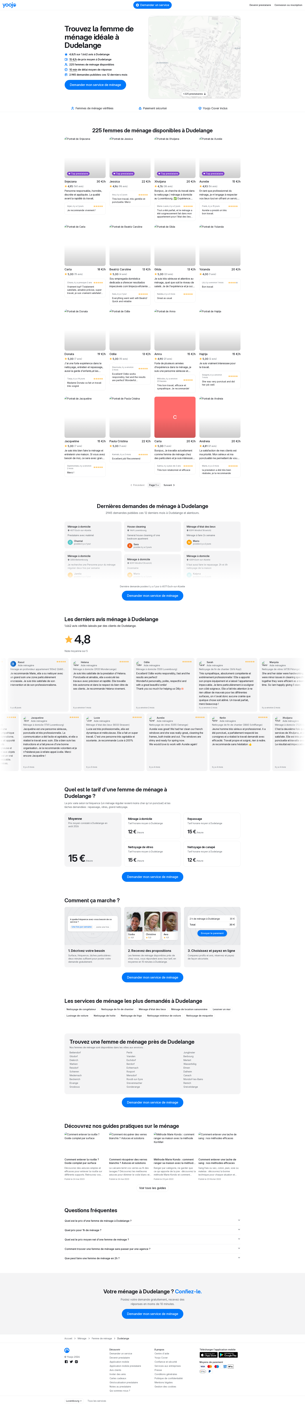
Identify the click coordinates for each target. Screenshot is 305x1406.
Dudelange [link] (123, 1338)
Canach (187, 1075)
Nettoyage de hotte (104, 1015)
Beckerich (75, 1079)
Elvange (74, 1083)
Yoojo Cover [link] (161, 1357)
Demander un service (154, 5)
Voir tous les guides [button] (152, 1188)
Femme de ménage (102, 1338)
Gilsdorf (74, 1056)
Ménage (82, 1338)
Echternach (132, 1067)
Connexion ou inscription (288, 5)
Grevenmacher (134, 1083)
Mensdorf (132, 1075)
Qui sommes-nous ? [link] (120, 1390)
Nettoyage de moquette (199, 1015)
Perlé (129, 1052)
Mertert (187, 1060)
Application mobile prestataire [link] (125, 1366)
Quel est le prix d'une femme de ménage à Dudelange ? (98, 1220)
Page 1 (152, 485)
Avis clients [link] (115, 1370)
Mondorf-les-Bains (193, 1079)
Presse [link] (158, 1370)
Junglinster (189, 1052)
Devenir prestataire (260, 5)
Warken (74, 1064)
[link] (202, 52)
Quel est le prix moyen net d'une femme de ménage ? (97, 1239)
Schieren (74, 1071)
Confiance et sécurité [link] (166, 1361)
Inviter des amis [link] (118, 1374)
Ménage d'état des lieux (152, 1009)
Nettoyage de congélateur (81, 1009)
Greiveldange (190, 1086)
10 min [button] (73, 69)
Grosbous (75, 1086)
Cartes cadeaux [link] (118, 1378)
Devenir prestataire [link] (120, 1357)
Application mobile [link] (119, 1361)
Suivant (168, 485)
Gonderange (133, 1086)
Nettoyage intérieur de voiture (164, 1015)
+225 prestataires (193, 93)
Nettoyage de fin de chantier (117, 1009)
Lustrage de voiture (77, 1015)
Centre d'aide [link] (162, 1353)
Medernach (76, 1075)
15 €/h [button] (73, 59)
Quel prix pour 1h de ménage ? (83, 1230)
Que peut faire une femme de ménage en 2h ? (92, 1258)
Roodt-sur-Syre (135, 1079)
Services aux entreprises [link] (168, 1366)
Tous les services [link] (97, 1400)
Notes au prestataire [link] (120, 1386)
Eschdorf (131, 1060)
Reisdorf (74, 1067)
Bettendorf (75, 1052)
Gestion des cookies (165, 1386)
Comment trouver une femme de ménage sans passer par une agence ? (107, 1248)
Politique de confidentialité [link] (169, 1378)
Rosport (131, 1071)
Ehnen (186, 1067)
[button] (202, 52)
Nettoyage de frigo (131, 1015)
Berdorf (131, 1064)
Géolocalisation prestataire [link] (124, 1382)
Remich (187, 1083)
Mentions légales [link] (164, 1382)
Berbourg (188, 1056)
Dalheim (187, 1071)
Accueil (68, 1338)
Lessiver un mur (221, 1009)
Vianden (131, 1056)
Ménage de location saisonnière (189, 1009)
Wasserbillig (189, 1064)
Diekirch (74, 1060)
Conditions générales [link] (166, 1374)
